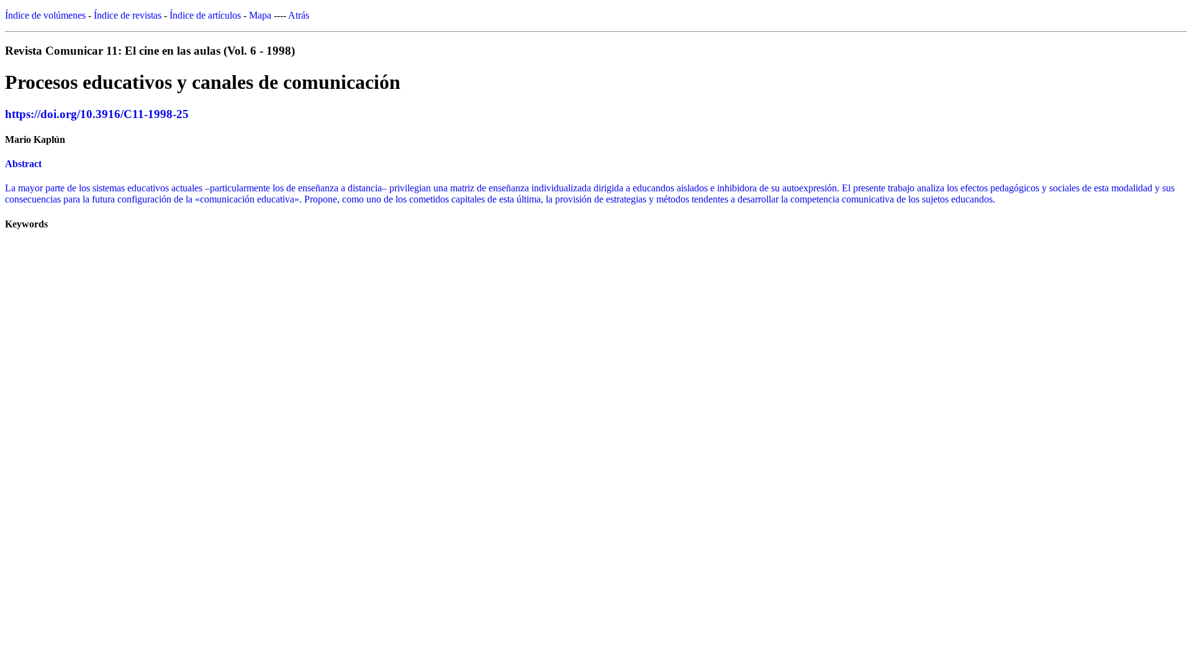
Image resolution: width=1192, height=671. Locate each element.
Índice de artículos (205, 15)
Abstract (23, 163)
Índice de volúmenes (45, 15)
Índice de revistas (127, 15)
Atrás (298, 15)
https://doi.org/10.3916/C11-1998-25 (97, 114)
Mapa (260, 15)
